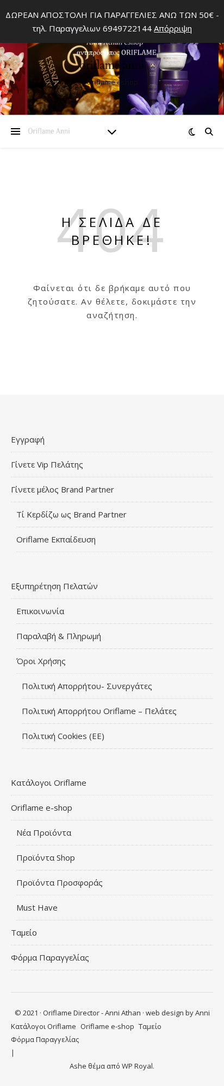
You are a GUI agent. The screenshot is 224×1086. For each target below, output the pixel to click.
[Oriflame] (112, 59)
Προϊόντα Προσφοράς (59, 882)
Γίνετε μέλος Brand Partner (62, 489)
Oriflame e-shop (41, 807)
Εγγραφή (28, 439)
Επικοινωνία (40, 610)
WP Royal (137, 1066)
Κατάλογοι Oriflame (48, 782)
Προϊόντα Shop (45, 857)
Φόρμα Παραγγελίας (50, 957)
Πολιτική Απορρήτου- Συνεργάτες (87, 685)
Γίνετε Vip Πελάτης (47, 464)
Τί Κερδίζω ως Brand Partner (71, 514)
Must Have (37, 907)
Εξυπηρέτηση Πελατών (54, 585)
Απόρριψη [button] (173, 28)
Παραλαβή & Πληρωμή (58, 635)
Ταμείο (24, 932)
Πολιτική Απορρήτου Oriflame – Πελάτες (99, 710)
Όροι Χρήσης (41, 660)
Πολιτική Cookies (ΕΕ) (63, 735)
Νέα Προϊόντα (43, 832)
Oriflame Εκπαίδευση (56, 539)
